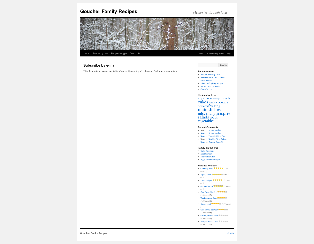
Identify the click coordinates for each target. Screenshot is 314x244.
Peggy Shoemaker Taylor (210, 159)
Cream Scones (206, 89)
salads (203, 117)
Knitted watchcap (215, 130)
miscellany (206, 113)
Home (86, 53)
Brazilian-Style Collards (218, 139)
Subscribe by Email (215, 53)
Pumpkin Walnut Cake (217, 136)
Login (229, 53)
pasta (219, 113)
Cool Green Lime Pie (209, 192)
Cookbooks (135, 53)
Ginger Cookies (207, 186)
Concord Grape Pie (216, 142)
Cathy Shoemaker (207, 150)
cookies (222, 102)
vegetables (206, 120)
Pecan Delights (206, 180)
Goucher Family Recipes (108, 11)
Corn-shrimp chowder (209, 209)
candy (212, 102)
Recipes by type (119, 53)
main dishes (209, 109)
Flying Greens (206, 174)
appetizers (205, 97)
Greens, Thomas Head (209, 215)
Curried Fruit (206, 203)
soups (213, 117)
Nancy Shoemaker (208, 156)
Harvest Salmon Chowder (211, 86)
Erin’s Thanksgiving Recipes (212, 83)
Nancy (203, 133)
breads (225, 97)
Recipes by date (100, 53)
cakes (203, 102)
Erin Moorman (206, 153)
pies (226, 113)
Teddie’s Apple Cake (209, 198)
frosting (214, 105)
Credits (230, 233)
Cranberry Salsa (207, 168)
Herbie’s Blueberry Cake (210, 74)
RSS (201, 53)
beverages (216, 99)
